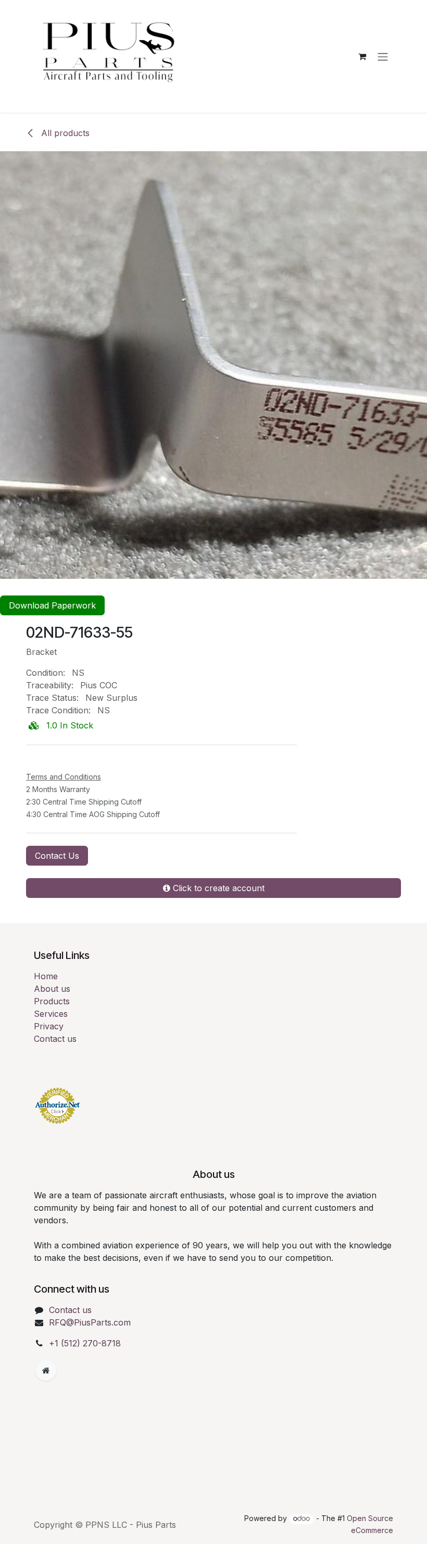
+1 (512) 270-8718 (85, 1343)
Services (51, 1013)
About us (52, 988)
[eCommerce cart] (361, 56)
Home (46, 976)
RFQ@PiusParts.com (90, 1322)
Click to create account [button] (217, 888)
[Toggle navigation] (382, 56)
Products (52, 1001)
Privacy (49, 1026)
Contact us (55, 1039)
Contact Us (57, 855)
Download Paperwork (52, 605)
